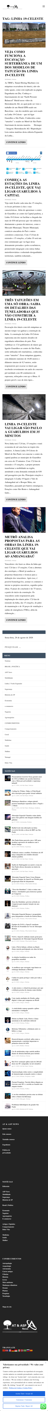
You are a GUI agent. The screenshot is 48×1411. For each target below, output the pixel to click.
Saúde (7, 746)
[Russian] (28, 1350)
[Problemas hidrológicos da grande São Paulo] (8, 1106)
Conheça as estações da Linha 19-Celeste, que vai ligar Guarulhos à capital (23, 187)
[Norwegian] (22, 1350)
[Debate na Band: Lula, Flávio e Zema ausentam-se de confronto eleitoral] (8, 1020)
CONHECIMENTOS (12, 723)
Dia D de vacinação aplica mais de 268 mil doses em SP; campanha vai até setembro (26, 1062)
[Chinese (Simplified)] (3, 1350)
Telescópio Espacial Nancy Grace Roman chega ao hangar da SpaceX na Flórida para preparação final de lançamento (27, 879)
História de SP (10, 695)
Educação (22, 1099)
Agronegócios (9, 717)
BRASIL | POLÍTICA (12, 666)
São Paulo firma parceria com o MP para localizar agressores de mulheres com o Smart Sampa (26, 842)
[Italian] (19, 1350)
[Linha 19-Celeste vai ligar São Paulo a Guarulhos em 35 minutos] (24, 407)
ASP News (8, 672)
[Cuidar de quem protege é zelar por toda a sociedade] (8, 979)
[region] (24, 1386)
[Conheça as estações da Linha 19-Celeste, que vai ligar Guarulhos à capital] (24, 162)
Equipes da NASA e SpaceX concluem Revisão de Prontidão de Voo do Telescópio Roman (27, 926)
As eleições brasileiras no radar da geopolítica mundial (24, 958)
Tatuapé (7, 757)
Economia (8, 700)
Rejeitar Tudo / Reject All (24, 1406)
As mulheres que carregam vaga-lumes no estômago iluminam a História (26, 968)
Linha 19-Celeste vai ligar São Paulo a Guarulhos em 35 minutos (23, 430)
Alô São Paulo (24, 785)
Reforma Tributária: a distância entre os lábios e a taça (26, 1030)
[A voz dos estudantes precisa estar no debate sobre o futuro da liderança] (8, 1096)
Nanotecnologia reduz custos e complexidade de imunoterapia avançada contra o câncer (27, 1073)
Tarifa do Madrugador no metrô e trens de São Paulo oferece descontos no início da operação (27, 867)
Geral (7, 734)
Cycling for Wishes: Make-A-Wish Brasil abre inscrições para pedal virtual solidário (27, 792)
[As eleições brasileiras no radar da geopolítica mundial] (8, 959)
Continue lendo (16, 142)
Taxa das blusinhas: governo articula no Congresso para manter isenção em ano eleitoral (26, 904)
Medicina (8, 740)
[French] (10, 1350)
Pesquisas (28, 1076)
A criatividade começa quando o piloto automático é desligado (25, 1009)
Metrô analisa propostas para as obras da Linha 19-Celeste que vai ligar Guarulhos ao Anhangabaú (22, 547)
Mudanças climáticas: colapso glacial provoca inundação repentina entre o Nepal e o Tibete (27, 803)
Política (27, 896)
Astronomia (23, 822)
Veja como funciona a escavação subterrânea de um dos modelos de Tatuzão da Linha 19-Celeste (23, 63)
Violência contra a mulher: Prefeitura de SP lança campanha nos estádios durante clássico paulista (27, 854)
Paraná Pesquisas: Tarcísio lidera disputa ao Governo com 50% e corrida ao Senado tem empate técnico (27, 1084)
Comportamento (10, 729)
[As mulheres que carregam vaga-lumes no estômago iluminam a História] (8, 969)
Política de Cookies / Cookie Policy (20, 1388)
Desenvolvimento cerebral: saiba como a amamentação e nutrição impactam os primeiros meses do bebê (26, 1041)
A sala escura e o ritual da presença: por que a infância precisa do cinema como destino (27, 989)
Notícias (14, 79)
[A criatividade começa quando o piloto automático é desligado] (8, 1010)
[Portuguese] (25, 1350)
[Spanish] (31, 1350)
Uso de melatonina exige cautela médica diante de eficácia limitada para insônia (26, 1052)
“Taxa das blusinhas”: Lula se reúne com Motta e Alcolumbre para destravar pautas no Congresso (27, 891)
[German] (13, 1350)
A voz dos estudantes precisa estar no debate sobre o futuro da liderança (27, 1095)
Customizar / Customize (24, 1400)
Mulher (7, 751)
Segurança (8, 689)
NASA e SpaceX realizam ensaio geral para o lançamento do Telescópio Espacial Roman (27, 937)
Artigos (22, 951)
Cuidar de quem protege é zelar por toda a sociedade (27, 978)
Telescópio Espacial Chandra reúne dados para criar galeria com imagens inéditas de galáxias (27, 817)
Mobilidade (8, 79)
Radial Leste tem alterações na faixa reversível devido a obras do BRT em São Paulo (26, 830)
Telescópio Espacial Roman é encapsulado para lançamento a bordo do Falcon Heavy (27, 915)
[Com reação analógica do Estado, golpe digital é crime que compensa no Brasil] (8, 1000)
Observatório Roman (31, 884)
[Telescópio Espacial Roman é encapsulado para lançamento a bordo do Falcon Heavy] (8, 916)
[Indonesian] (16, 1350)
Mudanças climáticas (34, 808)
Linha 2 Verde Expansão (13, 683)
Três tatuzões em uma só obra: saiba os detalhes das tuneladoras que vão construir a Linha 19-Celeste (23, 310)
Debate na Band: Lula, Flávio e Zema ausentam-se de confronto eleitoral (25, 1019)
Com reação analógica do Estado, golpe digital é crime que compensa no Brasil (25, 999)
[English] (7, 1350)
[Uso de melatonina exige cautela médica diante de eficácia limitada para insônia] (8, 1053)
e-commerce (9, 706)
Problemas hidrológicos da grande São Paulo (25, 1105)
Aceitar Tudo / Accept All (24, 1393)
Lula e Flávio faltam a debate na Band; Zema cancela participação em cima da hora (27, 948)
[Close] (45, 1362)
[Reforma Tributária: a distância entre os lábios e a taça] (8, 1030)
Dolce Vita (8, 763)
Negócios (8, 712)
